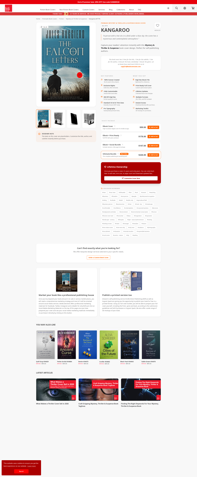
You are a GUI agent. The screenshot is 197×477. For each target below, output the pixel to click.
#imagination (138, 216)
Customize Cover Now (132, 178)
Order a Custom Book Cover (98, 257)
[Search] (176, 8)
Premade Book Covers (49, 19)
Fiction (61, 19)
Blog (110, 9)
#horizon (154, 212)
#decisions (155, 208)
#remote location (128, 231)
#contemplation (128, 208)
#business (105, 196)
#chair (130, 204)
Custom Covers (88, 9)
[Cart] (193, 8)
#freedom (114, 196)
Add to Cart (154, 127)
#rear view (112, 192)
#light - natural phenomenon (135, 220)
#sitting (104, 200)
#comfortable (106, 208)
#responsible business (143, 231)
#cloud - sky (138, 204)
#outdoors (141, 227)
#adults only (129, 200)
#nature (144, 223)
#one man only (120, 227)
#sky (127, 235)
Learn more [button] (31, 466)
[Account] (185, 8)
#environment (124, 212)
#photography (151, 227)
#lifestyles (121, 220)
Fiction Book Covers (47, 9)
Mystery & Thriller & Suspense (76, 19)
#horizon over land (107, 216)
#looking (149, 220)
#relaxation (116, 231)
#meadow (135, 223)
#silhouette (122, 192)
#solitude (112, 200)
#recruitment (106, 231)
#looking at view (107, 223)
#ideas (129, 216)
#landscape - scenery (108, 220)
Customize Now (67, 64)
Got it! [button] (21, 471)
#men (104, 192)
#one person (124, 196)
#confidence (117, 208)
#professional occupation (147, 196)
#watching (152, 192)
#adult (121, 200)
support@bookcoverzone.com (131, 66)
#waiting (135, 235)
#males (117, 223)
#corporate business (142, 208)
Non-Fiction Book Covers (69, 9)
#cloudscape (149, 204)
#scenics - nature (118, 235)
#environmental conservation (139, 212)
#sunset (143, 192)
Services (101, 9)
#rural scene (106, 235)
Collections (121, 9)
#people (134, 196)
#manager (126, 223)
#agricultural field (142, 200)
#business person (107, 204)
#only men (131, 227)
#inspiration (148, 216)
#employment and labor (109, 212)
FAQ (139, 9)
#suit (136, 192)
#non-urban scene (107, 227)
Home (38, 19)
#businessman (120, 204)
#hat (130, 192)
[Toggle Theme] (168, 8)
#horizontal (120, 216)
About (131, 9)
